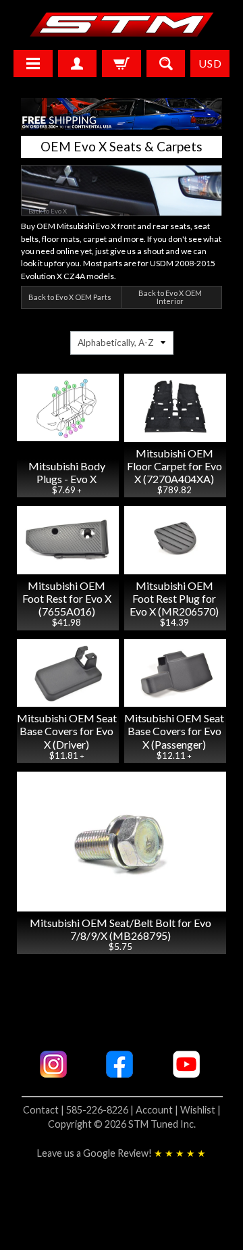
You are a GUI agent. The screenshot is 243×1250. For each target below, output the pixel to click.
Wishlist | (200, 1110)
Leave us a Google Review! (121, 1153)
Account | (158, 1110)
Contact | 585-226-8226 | (79, 1110)
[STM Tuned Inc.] (122, 24)
